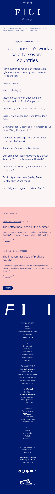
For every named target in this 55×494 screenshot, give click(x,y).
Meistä (27, 430)
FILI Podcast (27, 414)
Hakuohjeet (27, 346)
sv (32, 20)
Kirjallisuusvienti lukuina (27, 377)
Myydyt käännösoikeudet (24, 41)
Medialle (27, 436)
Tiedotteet (27, 329)
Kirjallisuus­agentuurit (27, 380)
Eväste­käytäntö (27, 462)
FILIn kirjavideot (27, 417)
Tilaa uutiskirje (27, 337)
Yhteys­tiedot (27, 433)
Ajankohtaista (27, 323)
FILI (27, 427)
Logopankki (27, 439)
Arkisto (8, 288)
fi (26, 20)
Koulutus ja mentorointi (27, 395)
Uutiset (27, 326)
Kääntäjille (27, 389)
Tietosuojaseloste (26, 459)
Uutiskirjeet (27, 334)
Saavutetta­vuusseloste (27, 457)
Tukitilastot (27, 360)
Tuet (27, 343)
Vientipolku (26, 383)
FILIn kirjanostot (27, 411)
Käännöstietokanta (26, 369)
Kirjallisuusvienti (27, 366)
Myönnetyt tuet (27, 357)
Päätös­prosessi (27, 354)
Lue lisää (9, 241)
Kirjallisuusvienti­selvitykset (27, 375)
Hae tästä (26, 349)
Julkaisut (27, 408)
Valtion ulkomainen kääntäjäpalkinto (27, 399)
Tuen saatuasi (27, 352)
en (29, 20)
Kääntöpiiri (27, 392)
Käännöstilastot (27, 372)
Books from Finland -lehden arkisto (28, 420)
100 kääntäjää (27, 402)
